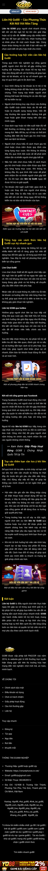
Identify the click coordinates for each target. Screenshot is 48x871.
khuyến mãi (10, 748)
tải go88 (41, 825)
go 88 (33, 825)
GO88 (4, 656)
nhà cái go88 (10, 838)
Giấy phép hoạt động (15, 701)
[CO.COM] (24, 4)
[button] (3, 4)
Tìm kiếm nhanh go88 (24, 852)
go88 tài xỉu (15, 832)
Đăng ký (9, 729)
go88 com (33, 828)
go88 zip (33, 766)
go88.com (22, 828)
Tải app (8, 734)
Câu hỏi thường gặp (14, 706)
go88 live (27, 832)
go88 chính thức (27, 842)
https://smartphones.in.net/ (26, 771)
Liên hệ (8, 711)
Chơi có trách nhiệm (14, 697)
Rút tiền (8, 743)
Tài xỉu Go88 (38, 835)
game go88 (24, 835)
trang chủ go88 (24, 838)
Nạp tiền (9, 738)
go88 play (37, 832)
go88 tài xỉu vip (10, 835)
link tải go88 (10, 828)
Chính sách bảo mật (14, 687)
